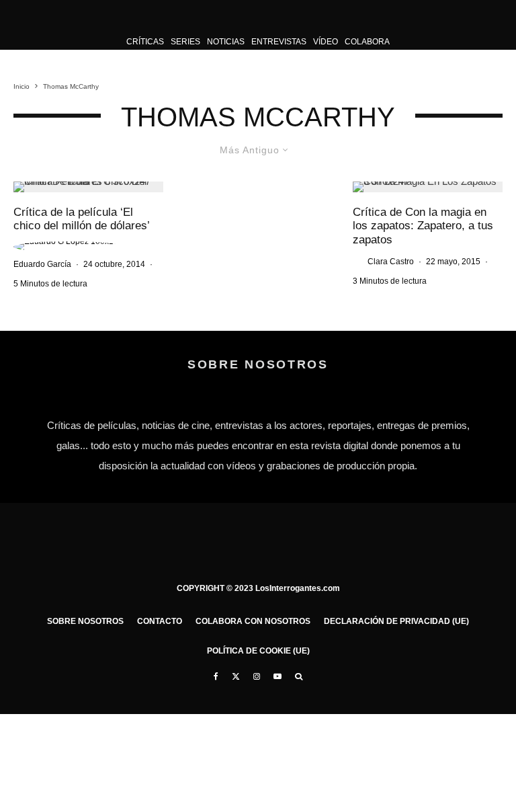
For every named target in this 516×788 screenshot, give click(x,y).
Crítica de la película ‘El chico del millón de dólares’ (81, 219)
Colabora (367, 41)
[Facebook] (216, 676)
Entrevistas (278, 41)
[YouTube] (277, 676)
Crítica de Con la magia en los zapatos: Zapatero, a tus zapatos (423, 226)
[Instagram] (257, 676)
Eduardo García (42, 264)
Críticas (145, 41)
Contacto (159, 621)
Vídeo (325, 41)
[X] (236, 676)
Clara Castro (391, 261)
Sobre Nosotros (85, 621)
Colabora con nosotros (253, 621)
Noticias (226, 41)
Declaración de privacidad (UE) (396, 621)
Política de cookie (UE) (258, 651)
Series (185, 41)
